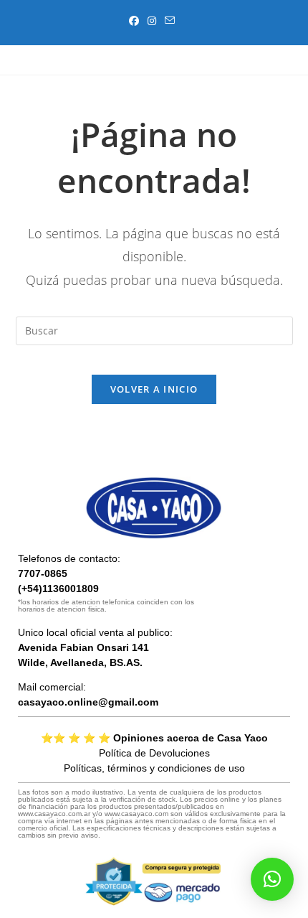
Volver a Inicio (154, 389)
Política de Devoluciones (154, 753)
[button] (272, 879)
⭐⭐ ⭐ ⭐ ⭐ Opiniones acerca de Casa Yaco (154, 738)
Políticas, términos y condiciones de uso (154, 768)
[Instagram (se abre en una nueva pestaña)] (151, 20)
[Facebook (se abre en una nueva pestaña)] (136, 20)
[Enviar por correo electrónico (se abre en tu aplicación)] (169, 20)
